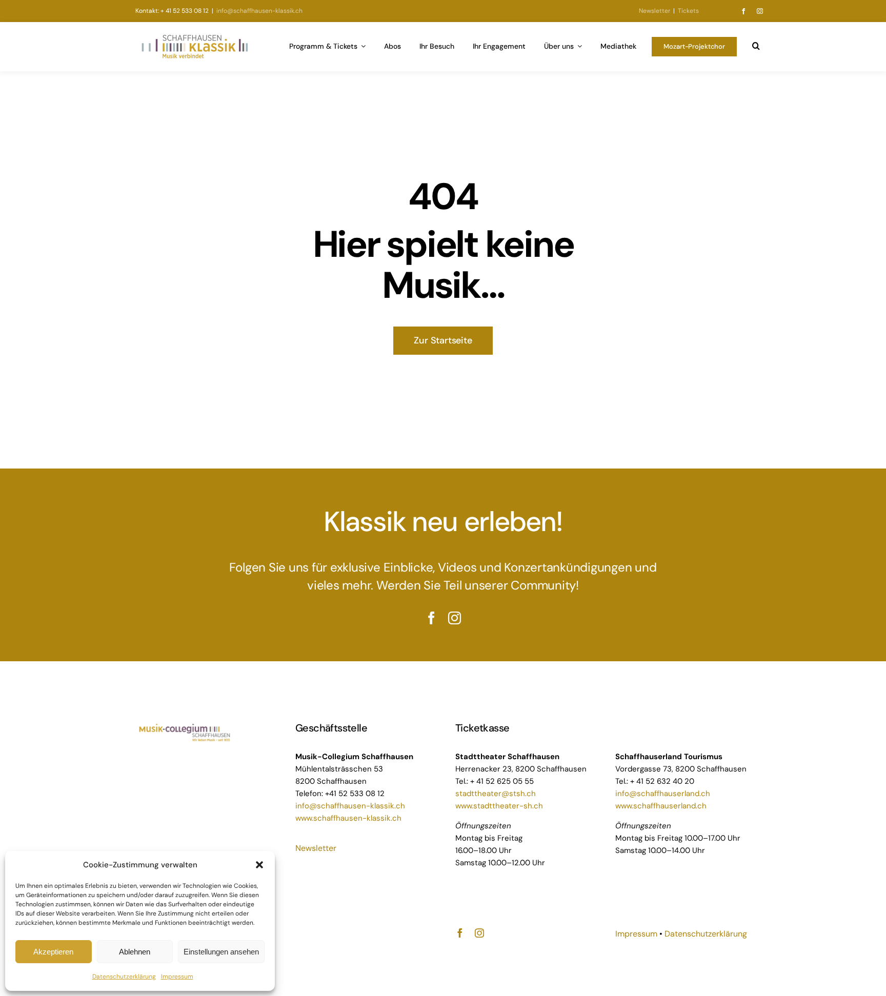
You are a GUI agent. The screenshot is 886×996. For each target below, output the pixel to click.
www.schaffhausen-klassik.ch (348, 818)
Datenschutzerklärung (124, 976)
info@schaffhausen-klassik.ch (259, 11)
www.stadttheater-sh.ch (499, 806)
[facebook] (743, 11)
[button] (259, 865)
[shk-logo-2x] (194, 37)
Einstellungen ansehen (221, 951)
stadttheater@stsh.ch (495, 793)
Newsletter (654, 11)
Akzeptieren (53, 951)
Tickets (688, 11)
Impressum (177, 976)
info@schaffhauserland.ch (662, 793)
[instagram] (760, 11)
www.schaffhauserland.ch (661, 806)
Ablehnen (134, 951)
